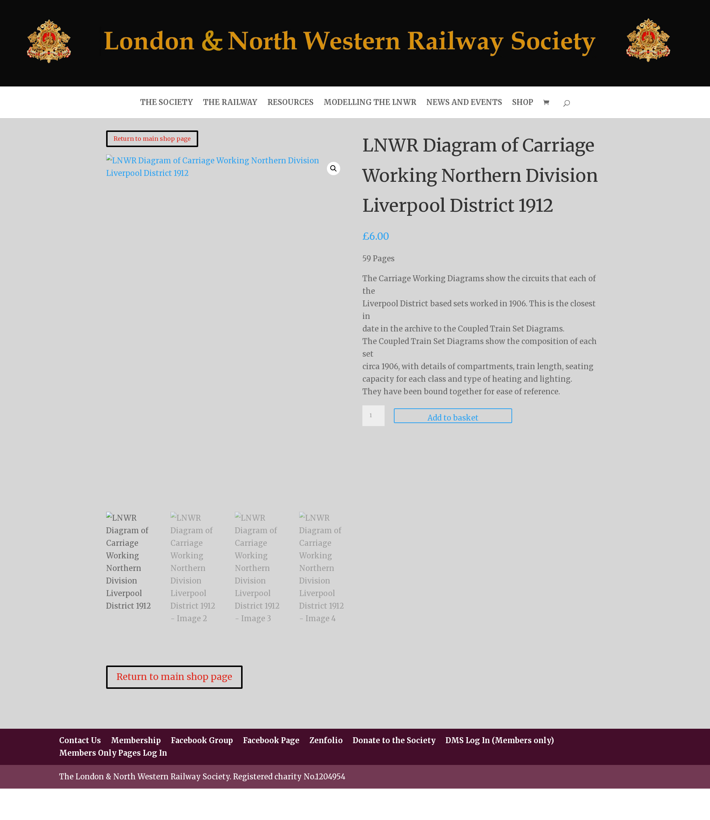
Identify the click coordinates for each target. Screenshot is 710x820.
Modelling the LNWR (370, 102)
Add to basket (453, 417)
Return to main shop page (152, 138)
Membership (136, 740)
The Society (166, 102)
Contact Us (80, 740)
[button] (333, 168)
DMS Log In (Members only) (500, 740)
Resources (290, 102)
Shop (522, 102)
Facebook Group (202, 740)
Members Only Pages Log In (113, 753)
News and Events (464, 102)
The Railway (230, 102)
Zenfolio (326, 740)
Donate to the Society (394, 740)
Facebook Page (271, 740)
